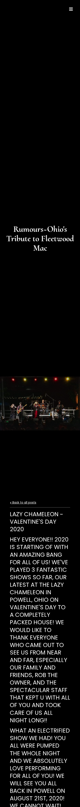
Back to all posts (24, 503)
